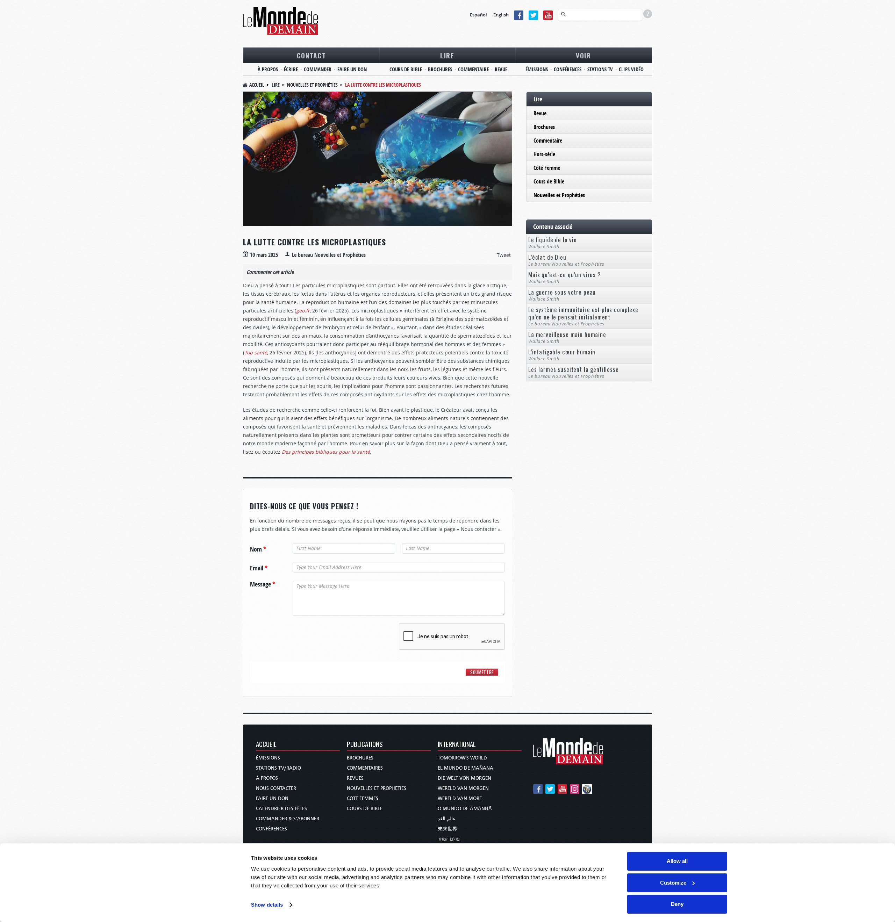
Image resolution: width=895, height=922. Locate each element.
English (501, 15)
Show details (267, 905)
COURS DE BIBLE (405, 69)
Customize (673, 883)
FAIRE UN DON (352, 69)
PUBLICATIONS (365, 745)
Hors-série (544, 154)
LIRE (447, 55)
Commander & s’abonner (287, 819)
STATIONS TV (600, 69)
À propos (267, 778)
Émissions (268, 758)
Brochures (544, 127)
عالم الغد (447, 819)
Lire (276, 84)
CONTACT (311, 55)
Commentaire (548, 140)
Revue (540, 113)
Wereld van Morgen (463, 788)
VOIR (583, 55)
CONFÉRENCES (567, 69)
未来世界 (447, 829)
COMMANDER (317, 69)
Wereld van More (460, 798)
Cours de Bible (549, 181)
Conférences (271, 829)
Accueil (256, 84)
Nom (258, 549)
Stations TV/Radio (278, 768)
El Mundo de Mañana (465, 768)
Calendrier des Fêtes (281, 809)
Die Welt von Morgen (464, 778)
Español (478, 15)
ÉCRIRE (291, 69)
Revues (355, 778)
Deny (677, 904)
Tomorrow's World (462, 758)
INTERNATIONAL (457, 745)
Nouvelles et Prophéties (312, 84)
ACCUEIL (266, 745)
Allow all (677, 861)
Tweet (504, 255)
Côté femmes (362, 798)
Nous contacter (276, 788)
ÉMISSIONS (536, 69)
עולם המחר (449, 839)
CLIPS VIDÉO (631, 69)
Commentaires (365, 768)
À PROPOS (268, 69)
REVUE (501, 69)
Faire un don (272, 798)
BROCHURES (440, 69)
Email (258, 568)
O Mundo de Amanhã (465, 809)
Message (262, 584)
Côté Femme (547, 168)
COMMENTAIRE (473, 69)
